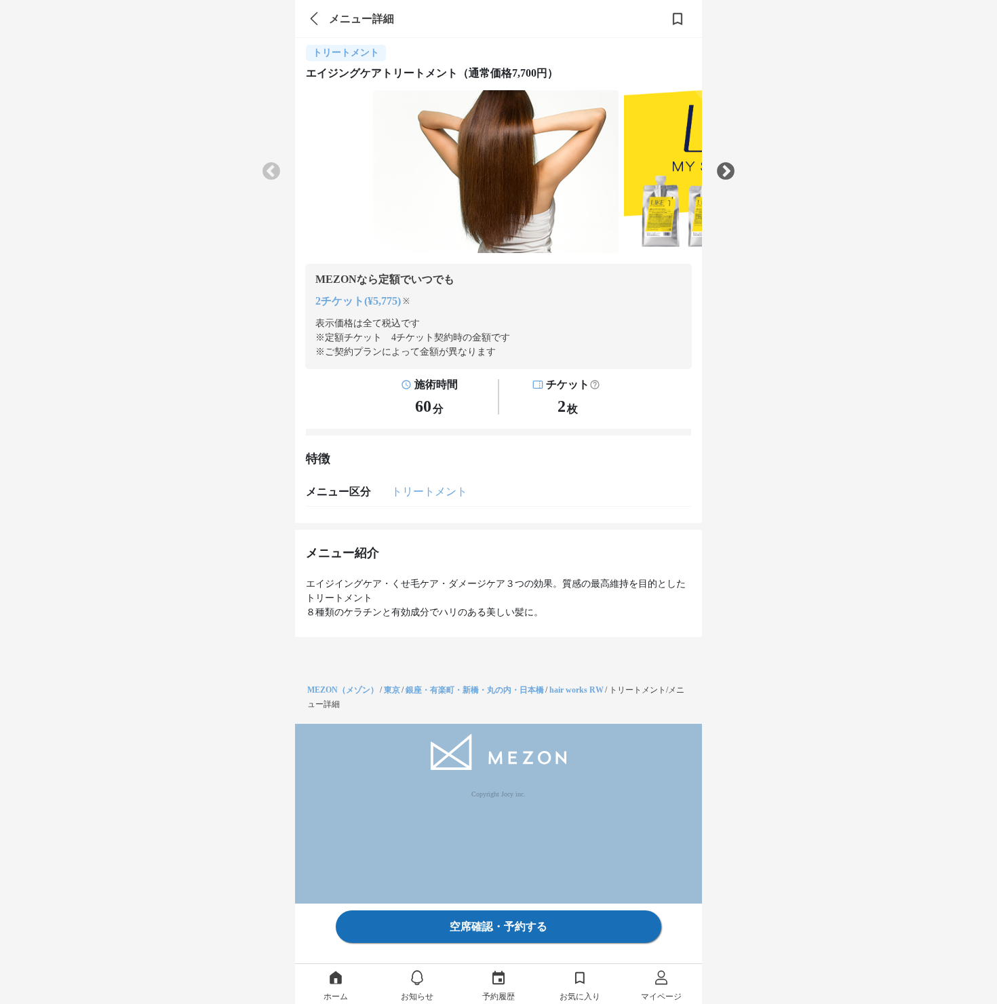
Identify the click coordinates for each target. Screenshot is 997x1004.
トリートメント (429, 491)
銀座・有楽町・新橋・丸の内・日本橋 (475, 690)
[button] (594, 384)
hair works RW (576, 690)
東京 (392, 690)
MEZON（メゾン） (342, 690)
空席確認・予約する (498, 926)
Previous (271, 171)
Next (726, 171)
